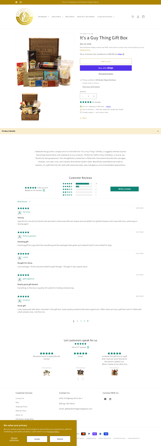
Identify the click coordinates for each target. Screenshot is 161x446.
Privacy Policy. (53, 431)
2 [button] (77, 321)
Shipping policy (91, 438)
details (108, 106)
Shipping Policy (85, 50)
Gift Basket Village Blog (24, 419)
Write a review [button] (124, 189)
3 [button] (81, 321)
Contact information (104, 438)
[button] (43, 16)
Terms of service (79, 438)
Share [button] (84, 118)
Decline (60, 439)
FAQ (17, 402)
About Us (19, 415)
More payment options (106, 73)
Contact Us (20, 398)
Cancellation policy (120, 438)
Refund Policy (21, 411)
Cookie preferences (134, 438)
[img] (23, 208)
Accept (37, 439)
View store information (91, 87)
